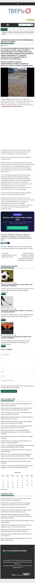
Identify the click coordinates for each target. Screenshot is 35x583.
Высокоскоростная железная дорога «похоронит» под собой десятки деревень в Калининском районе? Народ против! (16, 516)
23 (22, 485)
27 (8, 487)
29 (17, 487)
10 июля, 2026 (5, 335)
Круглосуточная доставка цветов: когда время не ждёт (16, 461)
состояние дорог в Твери (25, 246)
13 (8, 482)
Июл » (6, 489)
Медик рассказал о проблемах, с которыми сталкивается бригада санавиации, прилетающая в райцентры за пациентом (26, 257)
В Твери (10, 32)
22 (17, 485)
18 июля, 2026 (5, 282)
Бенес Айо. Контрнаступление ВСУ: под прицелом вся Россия (8, 255)
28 (12, 487)
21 (12, 485)
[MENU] (7, 25)
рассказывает (7, 106)
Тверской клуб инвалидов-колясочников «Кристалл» (15, 248)
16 (22, 482)
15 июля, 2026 (5, 309)
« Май (2, 489)
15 (17, 482)
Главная (4, 32)
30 (22, 487)
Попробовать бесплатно (17, 228)
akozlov (12, 282)
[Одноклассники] (4, 243)
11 (32, 480)
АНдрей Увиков (13, 246)
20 (8, 485)
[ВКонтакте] (2, 243)
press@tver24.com (17, 567)
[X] (9, 243)
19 (3, 485)
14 (12, 482)
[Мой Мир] (6, 243)
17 (27, 482)
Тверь (31, 248)
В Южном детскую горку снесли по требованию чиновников (17, 436)
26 (3, 487)
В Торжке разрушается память (18, 507)
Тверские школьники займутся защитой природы (14, 458)
